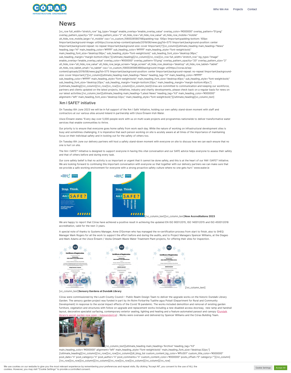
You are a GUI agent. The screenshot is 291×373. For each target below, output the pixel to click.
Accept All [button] (280, 367)
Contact (252, 9)
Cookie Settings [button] (263, 367)
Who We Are (221, 9)
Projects (238, 9)
